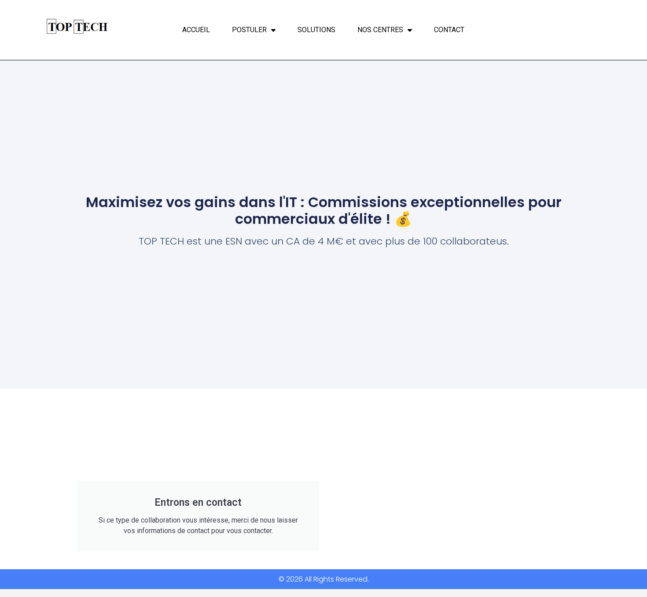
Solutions (316, 30)
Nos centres (380, 30)
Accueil (196, 30)
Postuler (249, 30)
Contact (449, 30)
